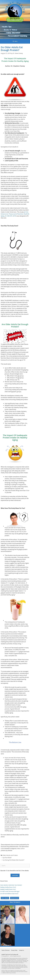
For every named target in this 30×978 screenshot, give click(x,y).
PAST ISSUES (4, 898)
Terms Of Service (6, 950)
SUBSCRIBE (15, 875)
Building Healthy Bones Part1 (8, 889)
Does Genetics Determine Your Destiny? (11, 885)
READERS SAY (14, 898)
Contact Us (21, 950)
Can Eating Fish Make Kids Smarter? (13, 860)
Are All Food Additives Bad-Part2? (9, 893)
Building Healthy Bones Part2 (8, 887)
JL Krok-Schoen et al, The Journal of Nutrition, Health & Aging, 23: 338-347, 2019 (15, 214)
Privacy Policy (14, 950)
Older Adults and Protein (10, 855)
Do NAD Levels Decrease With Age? (9, 891)
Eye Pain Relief (7, 857)
